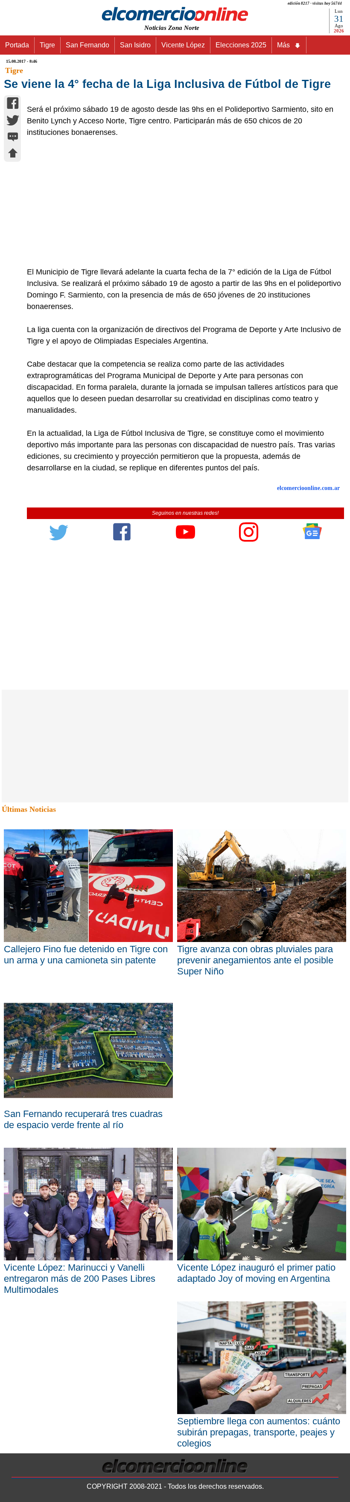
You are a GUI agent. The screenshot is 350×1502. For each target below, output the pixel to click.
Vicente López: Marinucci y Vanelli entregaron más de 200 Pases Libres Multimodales (79, 1278)
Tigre (47, 45)
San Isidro (135, 45)
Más (283, 45)
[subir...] (12, 154)
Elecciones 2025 (241, 45)
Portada (17, 45)
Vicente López (183, 45)
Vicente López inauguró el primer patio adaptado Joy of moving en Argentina (256, 1273)
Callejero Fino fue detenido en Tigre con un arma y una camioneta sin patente (86, 954)
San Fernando (87, 45)
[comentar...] (12, 138)
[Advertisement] (181, 202)
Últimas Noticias (29, 809)
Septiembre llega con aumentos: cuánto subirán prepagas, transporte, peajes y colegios (258, 1432)
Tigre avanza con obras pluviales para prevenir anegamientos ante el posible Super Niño (255, 960)
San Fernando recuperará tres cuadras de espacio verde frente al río (83, 1119)
